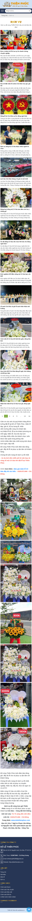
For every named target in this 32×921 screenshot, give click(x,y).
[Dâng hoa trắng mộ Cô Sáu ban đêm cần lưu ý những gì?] (15, 197)
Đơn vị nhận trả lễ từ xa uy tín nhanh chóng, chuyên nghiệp (14, 52)
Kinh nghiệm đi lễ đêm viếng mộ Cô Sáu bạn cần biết (15, 275)
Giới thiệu (3, 874)
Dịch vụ (2, 879)
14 (29, 416)
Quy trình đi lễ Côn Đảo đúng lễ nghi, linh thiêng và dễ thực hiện (15, 372)
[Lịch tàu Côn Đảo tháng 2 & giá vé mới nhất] (15, 167)
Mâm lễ (2, 877)
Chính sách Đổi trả (5, 894)
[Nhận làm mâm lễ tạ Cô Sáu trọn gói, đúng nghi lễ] (15, 392)
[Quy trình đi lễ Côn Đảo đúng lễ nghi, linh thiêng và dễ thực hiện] (15, 359)
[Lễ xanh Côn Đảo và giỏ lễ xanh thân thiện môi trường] (15, 295)
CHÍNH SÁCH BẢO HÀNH (8, 897)
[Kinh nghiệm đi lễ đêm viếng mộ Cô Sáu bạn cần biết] (15, 262)
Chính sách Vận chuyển (7, 889)
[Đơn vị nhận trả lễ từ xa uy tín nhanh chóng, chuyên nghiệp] (15, 39)
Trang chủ (3, 872)
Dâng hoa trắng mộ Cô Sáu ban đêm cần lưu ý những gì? (14, 210)
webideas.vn (21, 910)
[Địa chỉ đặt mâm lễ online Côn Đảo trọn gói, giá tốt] (15, 72)
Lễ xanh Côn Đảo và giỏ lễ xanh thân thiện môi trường (15, 307)
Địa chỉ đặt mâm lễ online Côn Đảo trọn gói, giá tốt (15, 85)
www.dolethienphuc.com (20, 820)
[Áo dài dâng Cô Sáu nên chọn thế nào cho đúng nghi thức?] (15, 230)
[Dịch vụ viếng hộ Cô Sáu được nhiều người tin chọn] (15, 135)
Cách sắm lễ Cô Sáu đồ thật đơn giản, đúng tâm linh (15, 340)
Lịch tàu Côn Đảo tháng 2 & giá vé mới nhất (14, 179)
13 (25, 416)
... (20, 416)
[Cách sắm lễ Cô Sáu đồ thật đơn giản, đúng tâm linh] (15, 327)
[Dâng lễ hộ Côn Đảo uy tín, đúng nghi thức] (15, 104)
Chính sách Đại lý (5, 887)
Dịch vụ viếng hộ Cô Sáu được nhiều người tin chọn (14, 147)
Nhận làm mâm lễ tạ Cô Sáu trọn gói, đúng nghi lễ (15, 404)
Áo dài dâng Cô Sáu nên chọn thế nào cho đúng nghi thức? (15, 243)
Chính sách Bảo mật (6, 892)
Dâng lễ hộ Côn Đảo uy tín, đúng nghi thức (13, 116)
